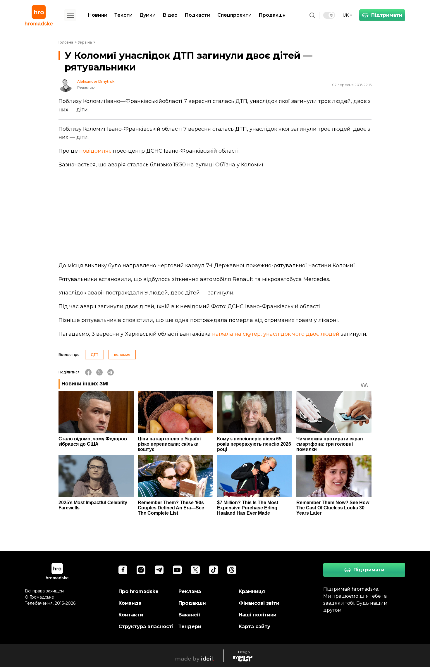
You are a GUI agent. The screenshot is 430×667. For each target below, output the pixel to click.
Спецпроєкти (234, 15)
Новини (97, 15)
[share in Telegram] (110, 372)
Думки (148, 15)
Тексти (123, 15)
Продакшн (272, 15)
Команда (130, 603)
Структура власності (145, 626)
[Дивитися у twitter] (195, 570)
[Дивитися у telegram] (159, 570)
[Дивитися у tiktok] (213, 570)
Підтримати (386, 15)
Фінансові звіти (259, 603)
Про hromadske (138, 591)
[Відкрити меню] (70, 15)
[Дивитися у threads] (231, 570)
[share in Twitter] (99, 372)
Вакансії (189, 615)
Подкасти (197, 15)
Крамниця (252, 591)
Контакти (130, 615)
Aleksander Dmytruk (95, 82)
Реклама (189, 591)
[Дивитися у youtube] (177, 570)
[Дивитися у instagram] (141, 570)
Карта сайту (254, 626)
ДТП (94, 354)
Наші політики (257, 615)
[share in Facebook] (88, 372)
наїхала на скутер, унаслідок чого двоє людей (275, 334)
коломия (122, 354)
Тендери (189, 626)
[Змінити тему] (329, 15)
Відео (170, 15)
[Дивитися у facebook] (122, 570)
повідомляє (96, 151)
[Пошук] (312, 15)
